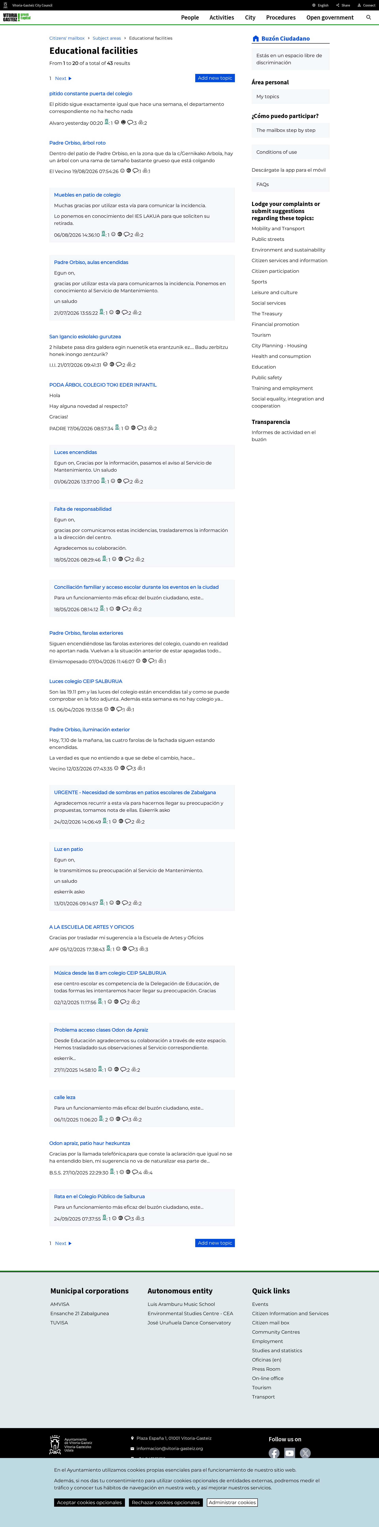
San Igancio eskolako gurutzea (85, 336)
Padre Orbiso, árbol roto (77, 143)
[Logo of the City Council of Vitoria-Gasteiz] (70, 1445)
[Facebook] (274, 1453)
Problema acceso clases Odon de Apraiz (101, 1030)
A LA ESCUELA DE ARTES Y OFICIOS (91, 927)
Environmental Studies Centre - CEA (190, 1313)
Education (264, 367)
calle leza (64, 1097)
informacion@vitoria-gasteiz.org (170, 1448)
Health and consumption (281, 356)
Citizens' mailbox (66, 38)
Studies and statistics (277, 1350)
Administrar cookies (232, 1502)
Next (61, 78)
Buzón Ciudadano (286, 38)
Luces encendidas (75, 452)
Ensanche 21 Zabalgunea (79, 1313)
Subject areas (107, 38)
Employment (267, 1341)
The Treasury (267, 314)
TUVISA (59, 1323)
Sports (259, 282)
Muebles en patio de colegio (87, 195)
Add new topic (215, 78)
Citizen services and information (289, 260)
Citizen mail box (270, 1323)
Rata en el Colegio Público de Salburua (99, 1196)
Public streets (268, 239)
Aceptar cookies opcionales (89, 1502)
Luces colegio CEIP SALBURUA (85, 681)
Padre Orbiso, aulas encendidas (91, 262)
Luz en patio (68, 849)
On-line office (268, 1378)
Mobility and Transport (278, 228)
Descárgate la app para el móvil (289, 170)
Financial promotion (275, 324)
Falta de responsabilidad (83, 509)
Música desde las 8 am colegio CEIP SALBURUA (110, 973)
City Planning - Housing (279, 345)
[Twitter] (305, 1453)
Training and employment (282, 388)
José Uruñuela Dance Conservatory (189, 1323)
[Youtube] (289, 1453)
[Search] (369, 17)
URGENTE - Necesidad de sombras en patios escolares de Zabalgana (135, 792)
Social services (269, 303)
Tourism (261, 335)
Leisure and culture (275, 292)
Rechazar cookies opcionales (166, 1502)
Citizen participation (275, 271)
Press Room (266, 1369)
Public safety (267, 377)
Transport (263, 1397)
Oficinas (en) (266, 1360)
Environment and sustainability (288, 250)
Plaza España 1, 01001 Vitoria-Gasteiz (174, 1438)
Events (260, 1304)
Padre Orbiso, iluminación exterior (89, 729)
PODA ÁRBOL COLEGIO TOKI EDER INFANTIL (103, 385)
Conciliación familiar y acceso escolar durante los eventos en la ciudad (136, 587)
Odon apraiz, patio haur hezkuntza (89, 1143)
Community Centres (276, 1332)
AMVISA (59, 1304)
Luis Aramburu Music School (181, 1304)
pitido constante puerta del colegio (90, 93)
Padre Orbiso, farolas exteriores (86, 633)
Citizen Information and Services (290, 1313)
